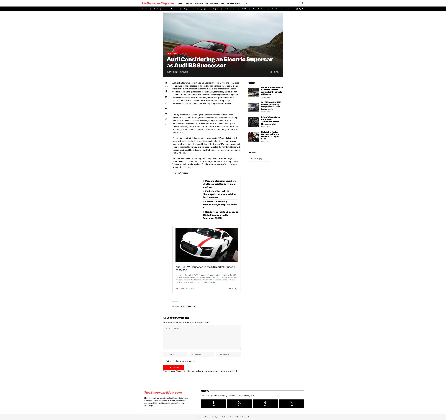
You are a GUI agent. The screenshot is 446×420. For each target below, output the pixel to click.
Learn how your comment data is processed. (217, 371)
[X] (302, 3)
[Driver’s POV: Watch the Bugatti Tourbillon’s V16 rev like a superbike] (253, 122)
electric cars (191, 306)
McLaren (174, 9)
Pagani (215, 9)
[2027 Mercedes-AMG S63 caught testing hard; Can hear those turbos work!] (253, 107)
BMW (244, 9)
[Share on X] (166, 97)
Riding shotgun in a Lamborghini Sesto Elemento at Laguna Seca (270, 135)
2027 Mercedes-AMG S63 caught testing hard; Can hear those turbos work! (271, 105)
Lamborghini (158, 9)
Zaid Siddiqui (173, 72)
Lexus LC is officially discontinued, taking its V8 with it (219, 204)
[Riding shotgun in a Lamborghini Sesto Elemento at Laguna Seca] (253, 137)
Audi (287, 9)
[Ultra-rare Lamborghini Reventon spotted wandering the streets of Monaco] (253, 92)
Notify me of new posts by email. (180, 361)
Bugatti (187, 9)
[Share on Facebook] (166, 91)
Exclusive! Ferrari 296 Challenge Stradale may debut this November (219, 194)
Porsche (275, 9)
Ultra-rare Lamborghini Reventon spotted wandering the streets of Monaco (272, 90)
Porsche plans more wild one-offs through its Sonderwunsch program (220, 184)
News (175, 53)
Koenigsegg (201, 9)
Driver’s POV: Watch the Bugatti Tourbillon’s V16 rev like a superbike (270, 120)
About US (205, 390)
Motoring (184, 173)
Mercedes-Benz (259, 9)
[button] (246, 3)
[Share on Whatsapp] (166, 102)
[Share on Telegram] (166, 113)
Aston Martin (230, 9)
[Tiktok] (265, 403)
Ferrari (144, 9)
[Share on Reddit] (166, 108)
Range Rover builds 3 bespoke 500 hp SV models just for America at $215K (220, 215)
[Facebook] (299, 3)
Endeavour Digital (228, 417)
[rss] (291, 403)
